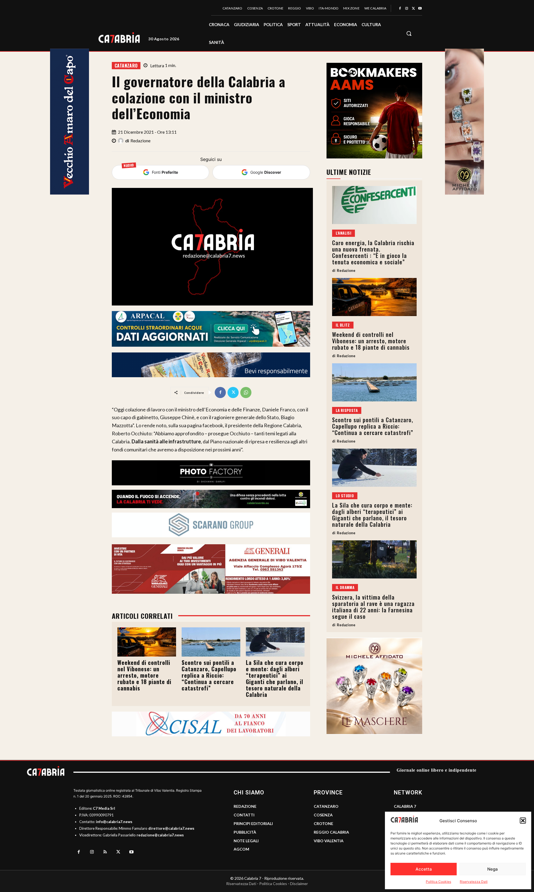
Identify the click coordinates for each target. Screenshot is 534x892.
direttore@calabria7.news (171, 828)
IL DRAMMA (345, 587)
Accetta (424, 869)
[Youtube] (420, 8)
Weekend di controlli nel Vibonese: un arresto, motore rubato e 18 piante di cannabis (144, 675)
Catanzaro (126, 65)
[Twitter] (413, 8)
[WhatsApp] (245, 392)
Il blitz (343, 325)
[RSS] (105, 852)
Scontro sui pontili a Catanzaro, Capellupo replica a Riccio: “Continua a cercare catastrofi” (209, 675)
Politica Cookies (438, 881)
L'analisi (344, 233)
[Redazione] (121, 140)
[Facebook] (400, 8)
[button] (523, 820)
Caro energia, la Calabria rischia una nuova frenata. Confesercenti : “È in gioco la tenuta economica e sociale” (373, 252)
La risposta (347, 410)
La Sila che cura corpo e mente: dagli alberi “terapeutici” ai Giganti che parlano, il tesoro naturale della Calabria (274, 678)
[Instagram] (406, 8)
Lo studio (345, 495)
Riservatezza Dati (474, 881)
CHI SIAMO (249, 792)
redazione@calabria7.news (160, 835)
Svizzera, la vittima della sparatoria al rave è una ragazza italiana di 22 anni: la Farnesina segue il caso (373, 606)
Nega (492, 869)
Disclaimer (299, 883)
